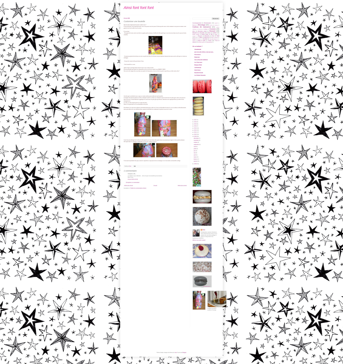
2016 (195, 121)
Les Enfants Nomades (200, 75)
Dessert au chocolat (198, 32)
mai (195, 152)
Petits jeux (206, 37)
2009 (195, 136)
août (195, 146)
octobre (196, 142)
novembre (196, 140)
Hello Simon (197, 70)
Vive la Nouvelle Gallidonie (201, 59)
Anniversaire (207, 23)
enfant (214, 32)
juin (195, 150)
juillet (195, 148)
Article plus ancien (182, 185)
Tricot (209, 40)
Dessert (212, 31)
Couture (213, 29)
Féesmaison (197, 54)
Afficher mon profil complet (198, 240)
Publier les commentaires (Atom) (138, 188)
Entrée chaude (195, 34)
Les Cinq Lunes (198, 62)
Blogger (184, 352)
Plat (212, 37)
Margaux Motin (198, 65)
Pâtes (200, 37)
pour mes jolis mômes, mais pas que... (204, 52)
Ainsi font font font (139, 8)
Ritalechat (197, 57)
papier (196, 37)
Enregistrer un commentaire (132, 182)
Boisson (194, 25)
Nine (213, 36)
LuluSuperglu (197, 67)
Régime (194, 39)
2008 (195, 163)
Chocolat (200, 29)
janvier (195, 161)
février (195, 159)
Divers (209, 32)
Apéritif (216, 23)
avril (195, 155)
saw (176, 352)
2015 (195, 124)
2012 (195, 130)
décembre (196, 138)
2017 (195, 119)
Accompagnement (196, 23)
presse (216, 37)
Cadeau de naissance (201, 27)
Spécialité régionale (214, 39)
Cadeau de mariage (213, 25)
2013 (195, 128)
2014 (195, 126)
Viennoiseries (209, 42)
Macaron (200, 36)
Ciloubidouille (197, 49)
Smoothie (205, 39)
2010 (195, 134)
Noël (218, 36)
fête (212, 34)
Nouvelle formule (198, 72)
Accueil (155, 185)
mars (195, 157)
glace (216, 34)
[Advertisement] (200, 320)
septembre (196, 144)
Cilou (203, 229)
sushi (193, 40)
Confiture (206, 29)
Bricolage (201, 25)
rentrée (199, 39)
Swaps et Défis (201, 40)
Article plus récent (128, 185)
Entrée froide (205, 34)
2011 (195, 132)
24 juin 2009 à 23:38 (133, 179)
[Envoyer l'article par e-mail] (134, 166)
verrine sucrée (201, 42)
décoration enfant (202, 31)
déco (193, 31)
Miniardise (207, 36)
